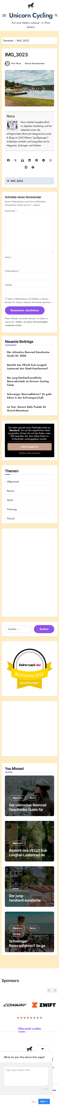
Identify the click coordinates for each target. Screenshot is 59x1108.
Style (10, 500)
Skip (33, 1101)
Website (8, 284)
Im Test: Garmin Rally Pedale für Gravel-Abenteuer (26, 408)
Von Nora (16, 63)
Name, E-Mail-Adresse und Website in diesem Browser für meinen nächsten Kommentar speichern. (28, 300)
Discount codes (29, 1029)
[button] (54, 990)
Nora (11, 116)
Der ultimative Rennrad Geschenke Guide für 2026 (28, 354)
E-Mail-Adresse (12, 271)
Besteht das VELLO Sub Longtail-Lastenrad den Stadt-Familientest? (28, 366)
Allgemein (13, 481)
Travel (10, 518)
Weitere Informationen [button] (29, 453)
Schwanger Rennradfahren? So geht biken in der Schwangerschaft (29, 396)
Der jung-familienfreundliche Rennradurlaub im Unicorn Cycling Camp (28, 381)
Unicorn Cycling (30, 15)
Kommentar (11, 210)
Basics (10, 491)
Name (8, 257)
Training (12, 509)
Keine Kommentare (35, 63)
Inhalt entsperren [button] (29, 446)
